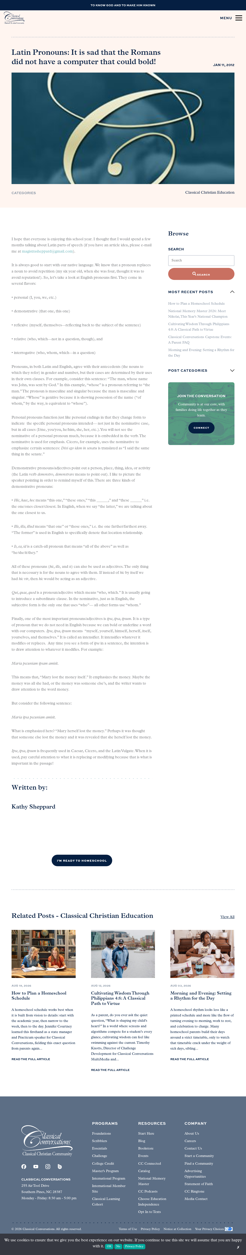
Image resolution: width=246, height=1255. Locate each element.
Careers (190, 1141)
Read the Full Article (31, 1059)
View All (227, 917)
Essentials (99, 1148)
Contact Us (193, 1148)
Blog (141, 1141)
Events (143, 1156)
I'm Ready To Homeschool (82, 860)
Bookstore (146, 1148)
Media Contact (196, 1199)
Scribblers (99, 1141)
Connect (201, 427)
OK (109, 1246)
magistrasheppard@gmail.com (47, 251)
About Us (191, 1134)
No (118, 1246)
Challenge (99, 1156)
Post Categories (188, 370)
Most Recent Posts (190, 292)
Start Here (146, 1134)
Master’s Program (105, 1171)
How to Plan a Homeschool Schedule (196, 304)
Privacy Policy (150, 1229)
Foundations (101, 1134)
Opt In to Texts (149, 1212)
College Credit (103, 1164)
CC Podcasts (148, 1191)
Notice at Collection (177, 1229)
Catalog (144, 1171)
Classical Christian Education (209, 193)
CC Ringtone (194, 1191)
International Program (108, 1179)
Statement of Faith (198, 1184)
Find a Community (198, 1164)
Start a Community (199, 1156)
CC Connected (149, 1164)
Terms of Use (128, 1229)
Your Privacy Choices (209, 1229)
